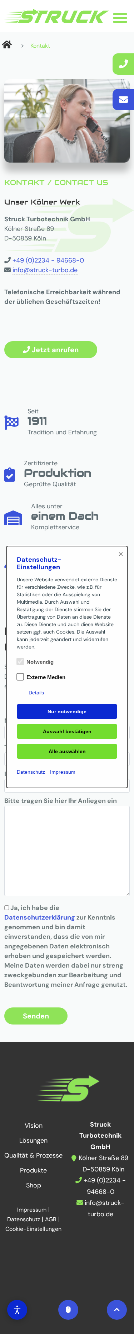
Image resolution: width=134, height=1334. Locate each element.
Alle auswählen (67, 751)
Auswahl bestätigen (67, 731)
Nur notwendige (67, 711)
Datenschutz (31, 772)
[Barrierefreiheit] (17, 1310)
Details (36, 692)
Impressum (62, 772)
